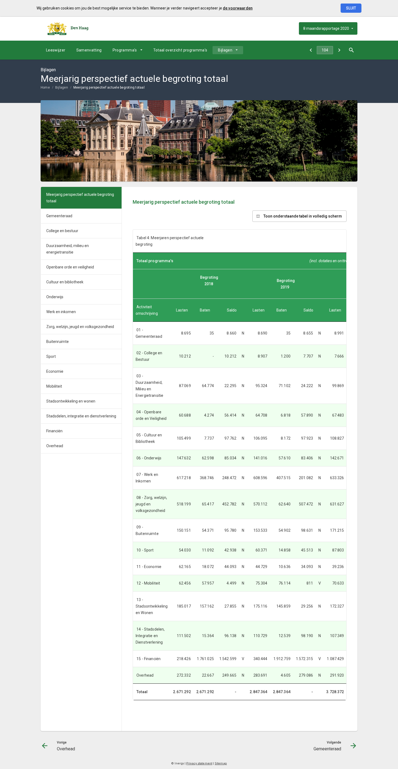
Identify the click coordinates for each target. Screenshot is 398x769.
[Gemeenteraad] (339, 50)
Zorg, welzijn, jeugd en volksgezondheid (80, 327)
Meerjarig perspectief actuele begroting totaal (109, 87)
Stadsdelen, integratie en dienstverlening (81, 416)
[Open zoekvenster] (351, 50)
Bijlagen (225, 50)
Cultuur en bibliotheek (64, 282)
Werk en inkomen (61, 312)
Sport (51, 356)
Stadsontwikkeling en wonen (70, 401)
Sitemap (221, 763)
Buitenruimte (57, 341)
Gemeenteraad (59, 216)
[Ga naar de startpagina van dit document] (68, 28)
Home (45, 87)
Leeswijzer (56, 50)
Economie (54, 371)
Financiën (54, 431)
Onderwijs (54, 297)
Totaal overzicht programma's (180, 50)
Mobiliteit (54, 386)
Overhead (54, 446)
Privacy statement (199, 763)
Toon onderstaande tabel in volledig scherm (302, 216)
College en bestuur (62, 231)
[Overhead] (311, 50)
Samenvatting (89, 50)
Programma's (125, 50)
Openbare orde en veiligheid (70, 267)
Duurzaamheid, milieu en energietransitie (67, 249)
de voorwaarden (238, 8)
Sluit (351, 8)
